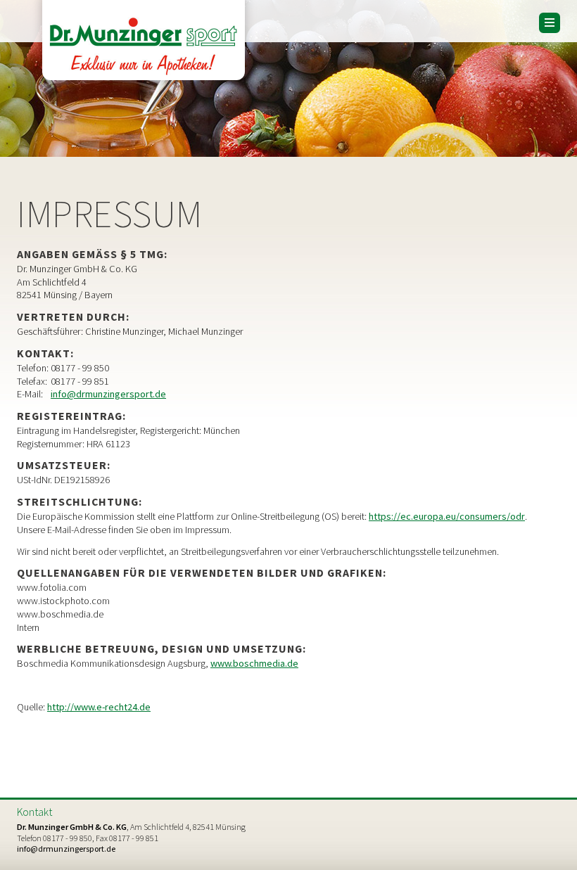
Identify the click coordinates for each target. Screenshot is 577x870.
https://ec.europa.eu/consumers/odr (447, 516)
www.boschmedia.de (254, 663)
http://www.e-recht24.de (99, 707)
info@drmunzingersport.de (108, 394)
